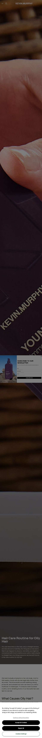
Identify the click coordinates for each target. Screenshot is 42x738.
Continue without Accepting (21, 717)
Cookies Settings (21, 734)
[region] (21, 720)
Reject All (21, 728)
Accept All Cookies (21, 722)
